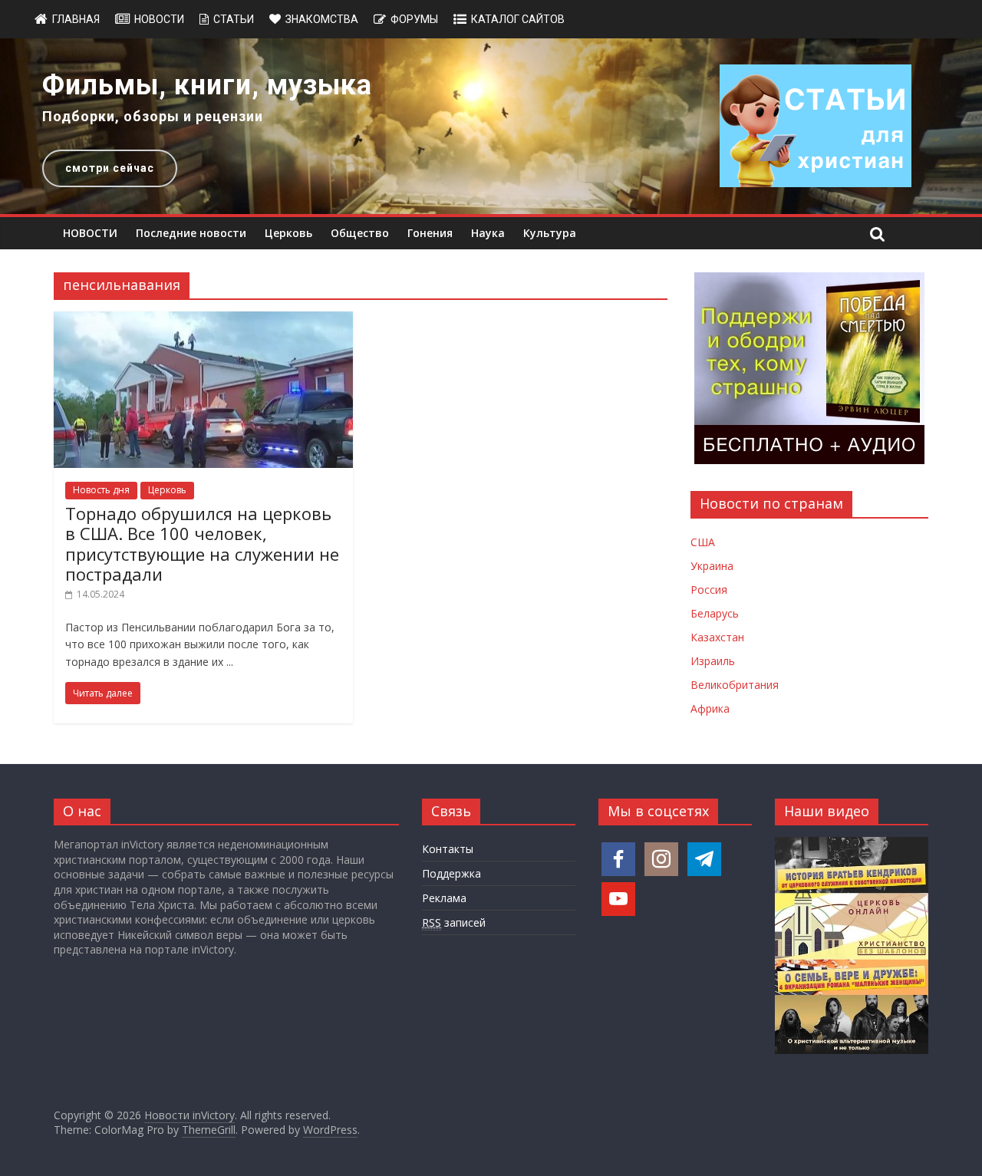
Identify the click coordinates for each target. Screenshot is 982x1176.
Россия (708, 589)
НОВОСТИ (90, 233)
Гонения (430, 233)
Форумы (414, 19)
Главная (76, 19)
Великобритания (734, 684)
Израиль (712, 661)
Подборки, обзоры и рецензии (152, 116)
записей (454, 922)
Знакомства (321, 19)
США (702, 542)
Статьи (233, 19)
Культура (549, 233)
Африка (710, 708)
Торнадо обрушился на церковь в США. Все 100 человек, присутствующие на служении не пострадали (202, 543)
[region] (491, 126)
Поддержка (451, 873)
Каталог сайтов (518, 19)
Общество (360, 233)
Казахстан (717, 637)
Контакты (447, 849)
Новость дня (101, 489)
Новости (159, 19)
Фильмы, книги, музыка (207, 85)
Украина (711, 565)
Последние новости (191, 233)
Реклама (444, 898)
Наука (488, 233)
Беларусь (714, 613)
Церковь (288, 233)
